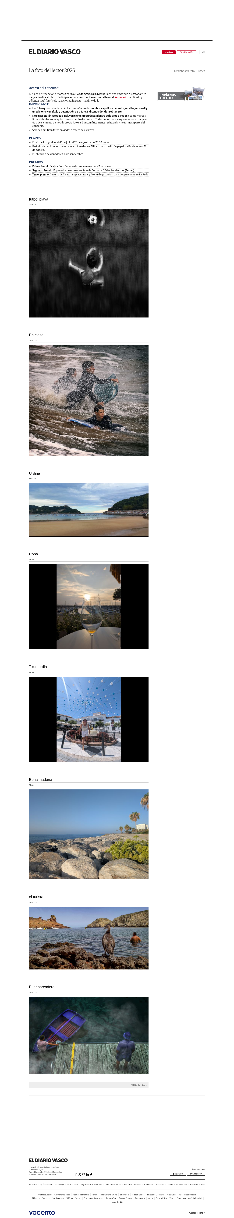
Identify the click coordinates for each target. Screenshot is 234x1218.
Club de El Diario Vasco (165, 1198)
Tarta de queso (138, 1195)
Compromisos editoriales (177, 1184)
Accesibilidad (72, 1184)
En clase (36, 335)
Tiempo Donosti (125, 1198)
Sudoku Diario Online (108, 1195)
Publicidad (148, 1184)
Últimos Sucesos (45, 1195)
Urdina (34, 473)
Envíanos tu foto (184, 71)
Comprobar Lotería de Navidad (189, 1198)
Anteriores (138, 1085)
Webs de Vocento (196, 1213)
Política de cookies (197, 1184)
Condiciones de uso (113, 1184)
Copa (33, 554)
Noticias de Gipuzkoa (155, 1195)
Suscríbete (168, 52)
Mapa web (160, 1184)
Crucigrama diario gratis (93, 1198)
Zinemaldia (124, 1195)
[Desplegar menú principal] (203, 52)
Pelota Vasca (171, 1195)
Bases (201, 71)
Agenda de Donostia (187, 1195)
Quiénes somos (46, 1184)
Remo (94, 1195)
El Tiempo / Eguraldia (41, 1198)
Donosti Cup (111, 1198)
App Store (179, 1174)
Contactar (33, 1184)
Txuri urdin (38, 667)
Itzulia (150, 1198)
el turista (36, 897)
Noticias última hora (81, 1195)
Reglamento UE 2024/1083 (91, 1184)
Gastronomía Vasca (62, 1195)
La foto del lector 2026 (52, 70)
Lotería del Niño (117, 1202)
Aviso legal (59, 1184)
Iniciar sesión (187, 52)
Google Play (197, 1174)
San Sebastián (58, 1198)
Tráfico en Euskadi (74, 1198)
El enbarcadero (41, 987)
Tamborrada (140, 1198)
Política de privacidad (132, 1184)
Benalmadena (40, 779)
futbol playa (38, 199)
